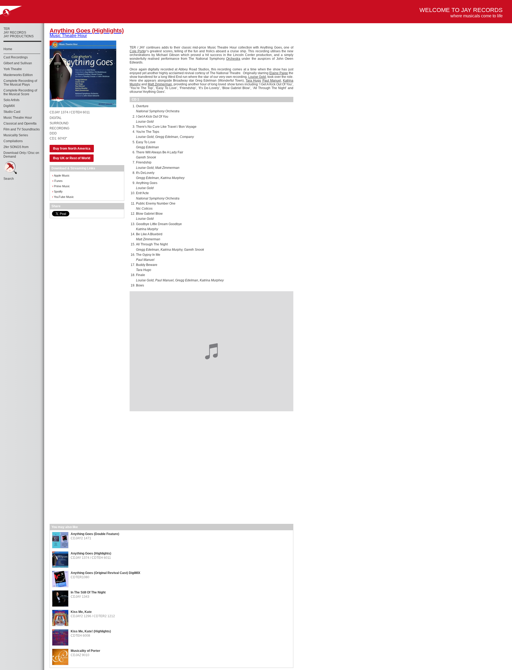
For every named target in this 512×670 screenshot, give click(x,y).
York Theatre (12, 69)
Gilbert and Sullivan (17, 63)
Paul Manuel (271, 80)
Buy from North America (71, 148)
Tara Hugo (253, 80)
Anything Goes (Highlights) (91, 553)
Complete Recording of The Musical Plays (20, 82)
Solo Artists (11, 100)
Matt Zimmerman (160, 84)
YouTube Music (63, 197)
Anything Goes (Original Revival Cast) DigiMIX (105, 573)
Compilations (13, 141)
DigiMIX (9, 106)
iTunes (57, 181)
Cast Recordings (15, 57)
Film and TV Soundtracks (21, 129)
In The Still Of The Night (88, 592)
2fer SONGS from (16, 147)
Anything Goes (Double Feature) (95, 534)
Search (8, 179)
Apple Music (61, 175)
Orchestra (233, 59)
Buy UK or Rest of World (71, 158)
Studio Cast (11, 112)
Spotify (57, 191)
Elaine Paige (278, 73)
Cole (134, 51)
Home (7, 49)
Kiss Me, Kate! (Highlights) (91, 631)
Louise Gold (257, 77)
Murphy (135, 84)
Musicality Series (15, 135)
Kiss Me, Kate (81, 612)
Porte (141, 51)
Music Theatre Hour (17, 117)
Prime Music (61, 186)
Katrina (288, 80)
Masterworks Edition (18, 75)
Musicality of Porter (85, 651)
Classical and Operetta (20, 123)
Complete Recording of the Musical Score (20, 92)
